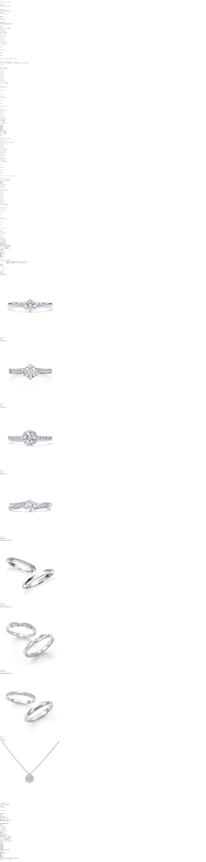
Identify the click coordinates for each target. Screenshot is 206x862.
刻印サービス (12, 62)
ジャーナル (2, 112)
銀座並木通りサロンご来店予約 (5, 836)
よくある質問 (2, 120)
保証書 (16, 62)
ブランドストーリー (3, 141)
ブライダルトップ (3, 31)
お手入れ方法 (26, 62)
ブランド (1, 842)
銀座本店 (1, 820)
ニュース (1, 113)
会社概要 (1, 843)
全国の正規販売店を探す (4, 823)
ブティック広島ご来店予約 (5, 839)
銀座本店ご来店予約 (3, 835)
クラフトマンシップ (3, 144)
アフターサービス (20, 62)
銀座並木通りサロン (7, 820)
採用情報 (1, 845)
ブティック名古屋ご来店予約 (5, 838)
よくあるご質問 (3, 827)
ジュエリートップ (3, 67)
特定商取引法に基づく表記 (5, 849)
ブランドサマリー (3, 139)
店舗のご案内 (2, 833)
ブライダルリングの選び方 (5, 62)
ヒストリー (2, 145)
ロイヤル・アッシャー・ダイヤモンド (7, 142)
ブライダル (2, 29)
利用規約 (1, 848)
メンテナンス (2, 826)
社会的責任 (2, 846)
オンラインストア (3, 110)
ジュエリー (2, 64)
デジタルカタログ (3, 122)
